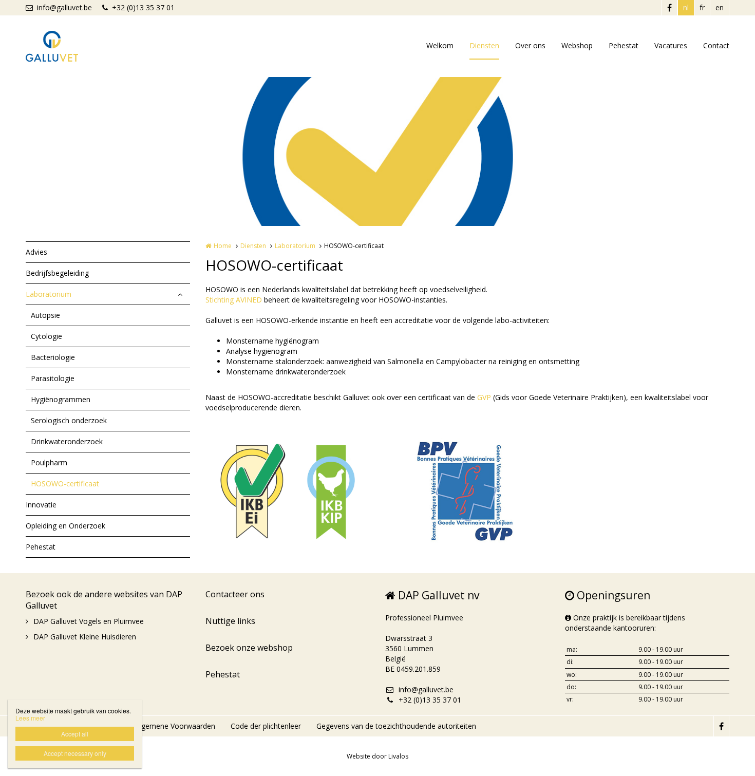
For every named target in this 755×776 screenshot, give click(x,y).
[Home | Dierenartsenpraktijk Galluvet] (67, 46)
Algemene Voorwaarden (175, 726)
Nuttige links (230, 621)
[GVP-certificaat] (467, 489)
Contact (716, 45)
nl (686, 7)
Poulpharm (49, 462)
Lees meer (30, 717)
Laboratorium (48, 294)
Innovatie (41, 504)
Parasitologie (52, 378)
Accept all (74, 733)
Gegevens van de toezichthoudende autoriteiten (396, 726)
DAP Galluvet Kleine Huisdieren (84, 636)
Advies (36, 252)
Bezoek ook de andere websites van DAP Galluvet (104, 600)
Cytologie (46, 336)
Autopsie (45, 315)
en (719, 7)
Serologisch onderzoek (69, 420)
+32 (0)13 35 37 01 (143, 7)
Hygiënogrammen (60, 399)
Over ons (530, 45)
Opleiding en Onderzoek (65, 526)
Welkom (440, 45)
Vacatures (670, 45)
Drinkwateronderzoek (67, 441)
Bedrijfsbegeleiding (57, 273)
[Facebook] (669, 7)
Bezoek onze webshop (249, 647)
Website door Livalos (377, 756)
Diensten (484, 45)
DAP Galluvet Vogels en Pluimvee (88, 621)
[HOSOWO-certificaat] (287, 489)
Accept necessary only (75, 753)
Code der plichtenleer (266, 726)
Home (223, 245)
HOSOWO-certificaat (65, 483)
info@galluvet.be (64, 7)
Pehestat (623, 45)
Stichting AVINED (233, 300)
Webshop (577, 45)
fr (702, 7)
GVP (484, 397)
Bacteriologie (53, 357)
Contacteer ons (235, 594)
